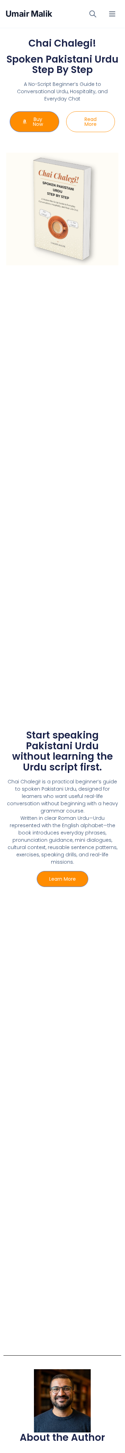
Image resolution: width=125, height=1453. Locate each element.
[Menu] (112, 14)
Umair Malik (29, 14)
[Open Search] (93, 14)
